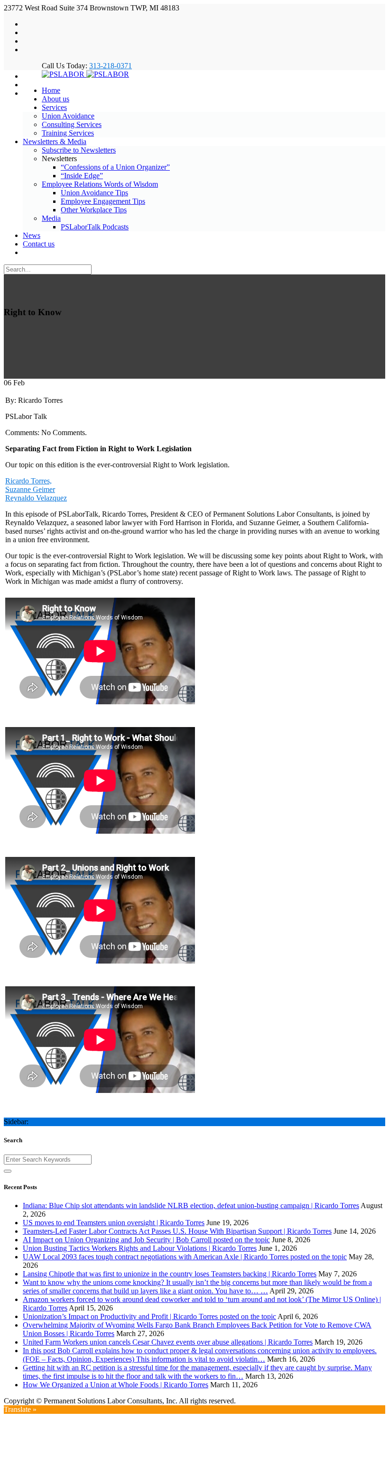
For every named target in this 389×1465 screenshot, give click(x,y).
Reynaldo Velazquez (36, 498)
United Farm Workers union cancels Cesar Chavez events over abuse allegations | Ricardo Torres (168, 1342)
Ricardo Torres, (28, 481)
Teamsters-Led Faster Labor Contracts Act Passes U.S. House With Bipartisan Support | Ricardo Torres (177, 1231)
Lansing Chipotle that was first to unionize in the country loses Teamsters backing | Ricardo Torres (169, 1274)
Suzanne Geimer (30, 489)
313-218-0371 (110, 66)
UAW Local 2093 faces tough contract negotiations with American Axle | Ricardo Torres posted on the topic (185, 1257)
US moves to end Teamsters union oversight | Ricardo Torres (113, 1223)
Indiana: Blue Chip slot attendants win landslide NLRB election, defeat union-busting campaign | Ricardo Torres (191, 1205)
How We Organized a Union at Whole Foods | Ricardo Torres (115, 1385)
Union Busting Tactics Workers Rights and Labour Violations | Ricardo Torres (140, 1248)
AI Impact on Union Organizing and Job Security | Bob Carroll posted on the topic (146, 1240)
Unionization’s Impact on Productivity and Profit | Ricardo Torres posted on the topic (149, 1316)
